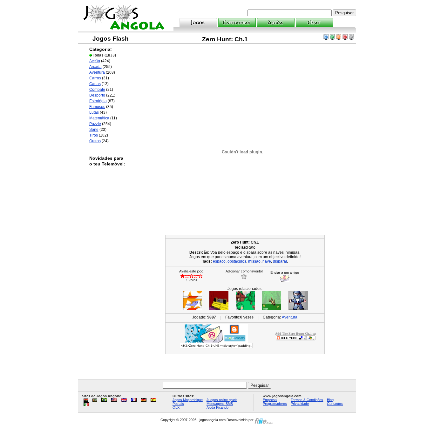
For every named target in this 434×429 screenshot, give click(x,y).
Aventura (97, 72)
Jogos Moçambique (188, 400)
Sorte (93, 129)
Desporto (97, 95)
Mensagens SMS (220, 404)
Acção (94, 61)
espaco (219, 261)
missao (254, 261)
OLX (176, 407)
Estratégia (98, 101)
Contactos (335, 404)
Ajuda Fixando (217, 407)
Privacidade (300, 404)
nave (266, 261)
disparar (280, 261)
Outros (95, 141)
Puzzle (95, 124)
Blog (330, 400)
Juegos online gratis (222, 400)
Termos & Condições (307, 400)
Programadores (275, 404)
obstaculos (236, 261)
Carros (95, 78)
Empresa (270, 400)
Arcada (95, 66)
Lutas (94, 112)
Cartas (95, 84)
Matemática (99, 118)
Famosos (97, 106)
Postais (178, 404)
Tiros (93, 135)
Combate (97, 89)
